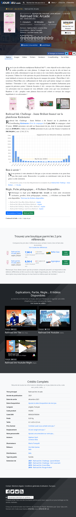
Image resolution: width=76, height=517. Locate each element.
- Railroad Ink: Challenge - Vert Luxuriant (44, 463)
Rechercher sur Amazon (68, 27)
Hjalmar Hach (32, 28)
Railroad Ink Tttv (13, 332)
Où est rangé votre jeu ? (36, 430)
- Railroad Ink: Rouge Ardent (40, 467)
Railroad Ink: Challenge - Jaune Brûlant (46, 13)
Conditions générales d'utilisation (36, 486)
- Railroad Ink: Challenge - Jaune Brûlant (44, 461)
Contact (8, 486)
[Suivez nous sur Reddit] (17, 493)
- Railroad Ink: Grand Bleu (39, 465)
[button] (49, 3)
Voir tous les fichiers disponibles (32, 198)
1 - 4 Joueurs (25, 22)
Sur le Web (65, 57)
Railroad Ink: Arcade (35, 16)
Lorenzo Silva (42, 28)
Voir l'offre (65, 253)
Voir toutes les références (38, 247)
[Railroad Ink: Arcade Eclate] (63, 103)
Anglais (38, 202)
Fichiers (32, 57)
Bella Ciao (55, 252)
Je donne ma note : (26, 35)
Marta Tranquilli (36, 30)
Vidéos (24, 57)
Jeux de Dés (19, 9)
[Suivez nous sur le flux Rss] (22, 493)
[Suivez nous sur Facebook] (8, 493)
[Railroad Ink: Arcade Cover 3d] (29, 103)
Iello (40, 32)
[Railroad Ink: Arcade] (9, 30)
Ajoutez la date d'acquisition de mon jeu (42, 403)
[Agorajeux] (48, 263)
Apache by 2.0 (44, 509)
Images (16, 57)
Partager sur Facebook (57, 53)
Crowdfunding (53, 57)
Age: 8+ (51, 22)
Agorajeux (55, 261)
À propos (52, 486)
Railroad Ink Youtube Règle (18, 362)
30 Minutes (39, 22)
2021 (21, 18)
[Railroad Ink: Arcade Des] (46, 103)
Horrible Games (33, 32)
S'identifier (70, 3)
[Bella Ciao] (48, 254)
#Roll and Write (28, 213)
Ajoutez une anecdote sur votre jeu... (41, 434)
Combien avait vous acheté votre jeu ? (41, 426)
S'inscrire (62, 3)
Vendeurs (41, 57)
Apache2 (31, 509)
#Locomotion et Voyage (14, 213)
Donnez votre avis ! (30, 18)
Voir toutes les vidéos (38, 303)
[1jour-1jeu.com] (10, 2)
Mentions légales (18, 486)
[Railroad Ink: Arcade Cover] (13, 103)
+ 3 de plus (17, 185)
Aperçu (8, 57)
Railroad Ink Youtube (48, 332)
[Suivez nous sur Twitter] (12, 493)
